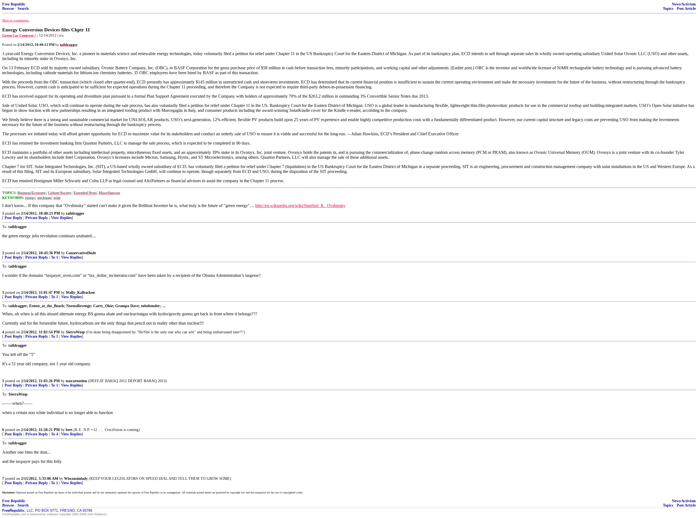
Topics (668, 9)
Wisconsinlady (76, 479)
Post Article (686, 9)
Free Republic (13, 4)
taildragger (75, 213)
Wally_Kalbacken (80, 293)
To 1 (54, 257)
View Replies (61, 218)
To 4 (54, 434)
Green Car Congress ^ (19, 35)
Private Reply (36, 218)
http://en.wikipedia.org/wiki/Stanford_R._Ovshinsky (300, 205)
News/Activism (684, 4)
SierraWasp (75, 332)
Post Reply (13, 218)
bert (69, 430)
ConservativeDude (81, 253)
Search (23, 9)
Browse (8, 9)
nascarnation (76, 381)
